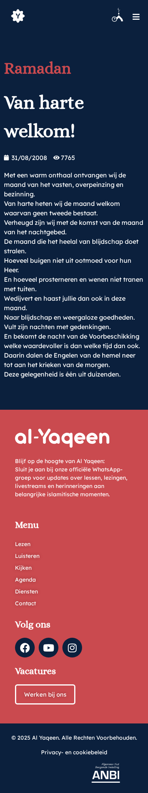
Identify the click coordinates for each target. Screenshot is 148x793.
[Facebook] (25, 647)
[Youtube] (48, 647)
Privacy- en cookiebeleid (74, 752)
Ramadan (37, 68)
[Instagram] (72, 647)
